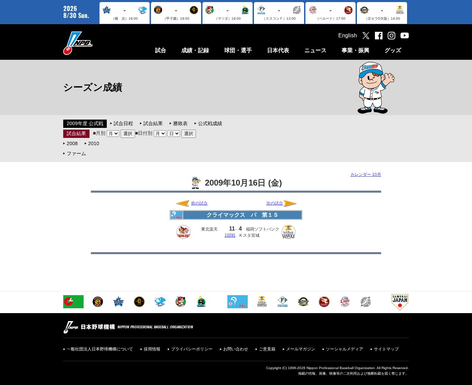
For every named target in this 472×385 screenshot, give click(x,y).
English (347, 35)
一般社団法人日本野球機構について (100, 349)
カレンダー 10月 (365, 174)
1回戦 (230, 235)
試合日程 (123, 123)
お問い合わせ (235, 349)
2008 (72, 143)
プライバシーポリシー (192, 349)
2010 (93, 143)
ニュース (315, 50)
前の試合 (199, 203)
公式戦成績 (210, 123)
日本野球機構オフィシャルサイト (95, 43)
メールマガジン (300, 349)
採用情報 (152, 349)
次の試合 (274, 203)
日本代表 (278, 50)
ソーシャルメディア (344, 349)
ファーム (76, 153)
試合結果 (153, 123)
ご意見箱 (267, 349)
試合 (160, 50)
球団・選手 (238, 50)
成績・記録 (195, 50)
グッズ (393, 50)
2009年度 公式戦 (85, 123)
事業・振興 (355, 50)
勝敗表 (180, 123)
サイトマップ (386, 349)
